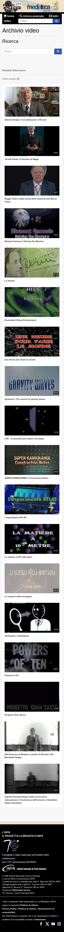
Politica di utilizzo (29, 905)
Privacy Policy (9, 909)
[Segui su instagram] (59, 923)
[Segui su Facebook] (41, 923)
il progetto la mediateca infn (22, 836)
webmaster (40, 919)
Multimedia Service (21, 890)
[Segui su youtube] (53, 923)
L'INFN (6, 832)
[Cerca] (56, 21)
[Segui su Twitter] (47, 923)
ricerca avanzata (33, 16)
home (10, 16)
